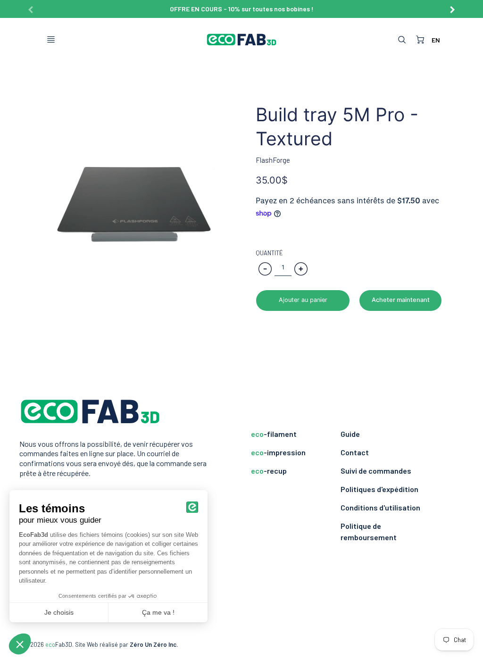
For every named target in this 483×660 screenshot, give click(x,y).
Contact (355, 452)
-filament (274, 433)
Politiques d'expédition (379, 489)
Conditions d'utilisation (380, 507)
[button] (303, 300)
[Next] (452, 6)
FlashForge (273, 160)
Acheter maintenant (401, 299)
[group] (241, 9)
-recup (269, 470)
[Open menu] (51, 39)
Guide (350, 433)
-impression (278, 452)
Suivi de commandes (376, 470)
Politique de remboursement (369, 531)
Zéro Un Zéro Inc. (154, 644)
